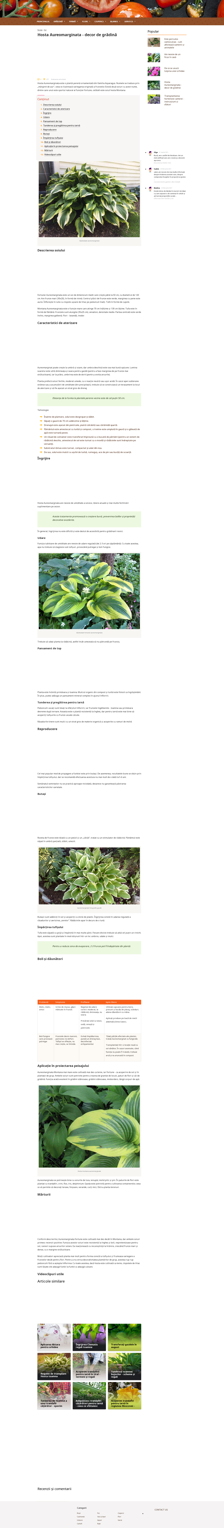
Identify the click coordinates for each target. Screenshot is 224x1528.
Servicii (128, 21)
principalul (43, 21)
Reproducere (50, 129)
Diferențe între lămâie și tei (164, 198)
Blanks (114, 21)
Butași (46, 133)
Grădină (58, 21)
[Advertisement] (89, 56)
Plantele (39, 30)
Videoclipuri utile (52, 154)
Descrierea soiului (52, 104)
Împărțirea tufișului (53, 137)
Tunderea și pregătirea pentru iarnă (61, 125)
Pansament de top (52, 121)
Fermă (72, 21)
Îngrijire (47, 112)
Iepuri (99, 1520)
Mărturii (48, 150)
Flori (85, 21)
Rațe (99, 1524)
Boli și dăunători (52, 141)
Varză (120, 1520)
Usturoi (80, 1520)
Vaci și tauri (101, 1517)
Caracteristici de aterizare (56, 108)
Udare (46, 117)
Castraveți (81, 1517)
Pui (98, 1513)
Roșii (78, 1513)
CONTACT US (161, 1509)
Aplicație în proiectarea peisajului (61, 146)
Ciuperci (99, 21)
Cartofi (79, 1524)
